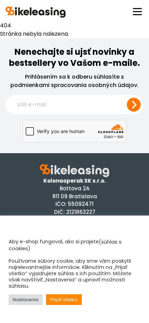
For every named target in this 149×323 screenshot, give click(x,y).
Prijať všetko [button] (64, 299)
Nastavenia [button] (25, 299)
